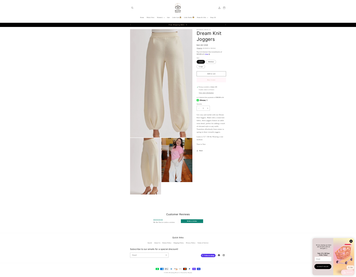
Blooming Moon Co (174, 272)
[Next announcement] (226, 25)
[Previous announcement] (130, 25)
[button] (132, 7)
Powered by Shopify (186, 272)
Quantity (199, 104)
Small (201, 62)
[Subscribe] (166, 255)
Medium (211, 62)
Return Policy (166, 243)
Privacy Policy (190, 243)
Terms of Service (202, 243)
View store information (206, 93)
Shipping (199, 48)
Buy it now (211, 80)
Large (201, 66)
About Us (157, 243)
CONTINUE (323, 266)
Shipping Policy (178, 243)
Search (150, 243)
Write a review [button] (192, 221)
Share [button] (201, 150)
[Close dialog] (351, 241)
